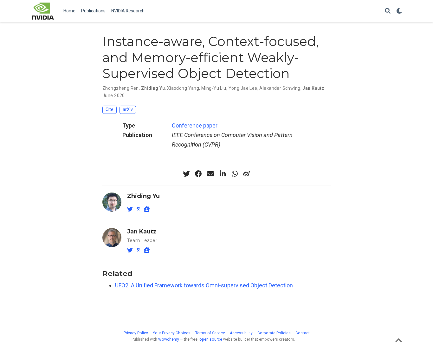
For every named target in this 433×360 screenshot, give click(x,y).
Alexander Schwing (279, 88)
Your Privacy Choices (172, 333)
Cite (109, 109)
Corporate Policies (274, 333)
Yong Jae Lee (243, 88)
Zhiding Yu (153, 88)
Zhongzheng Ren (120, 88)
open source (210, 339)
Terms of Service (210, 333)
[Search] (388, 11)
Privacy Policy (136, 333)
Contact (302, 333)
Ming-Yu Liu (213, 88)
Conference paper (194, 125)
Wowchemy (168, 339)
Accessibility (241, 333)
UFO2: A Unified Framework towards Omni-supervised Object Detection (204, 285)
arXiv (128, 109)
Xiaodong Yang (183, 88)
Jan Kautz (313, 88)
